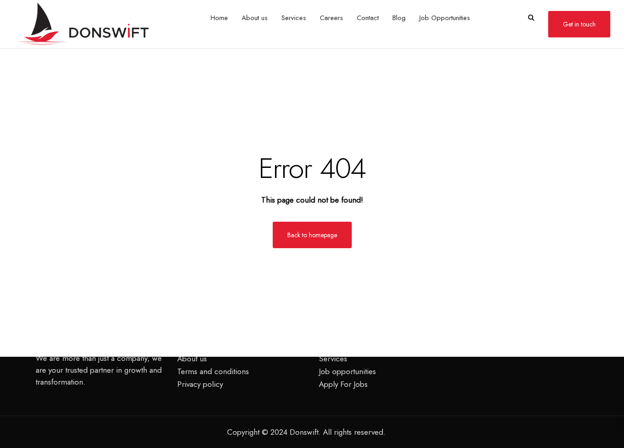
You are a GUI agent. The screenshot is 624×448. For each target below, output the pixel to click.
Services (293, 18)
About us (255, 18)
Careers (331, 18)
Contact (368, 18)
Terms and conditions (213, 371)
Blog (399, 18)
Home (219, 18)
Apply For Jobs (343, 384)
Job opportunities (347, 371)
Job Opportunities (444, 18)
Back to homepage (312, 235)
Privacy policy (200, 384)
